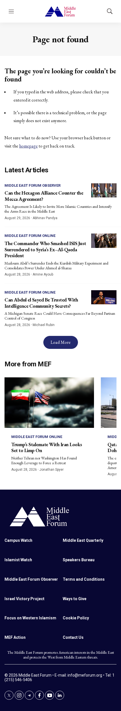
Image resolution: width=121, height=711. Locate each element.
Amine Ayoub (43, 274)
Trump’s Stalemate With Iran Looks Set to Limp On (46, 447)
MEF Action (15, 637)
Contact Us (73, 637)
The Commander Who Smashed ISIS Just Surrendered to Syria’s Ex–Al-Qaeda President (45, 249)
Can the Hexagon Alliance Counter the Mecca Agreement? (44, 196)
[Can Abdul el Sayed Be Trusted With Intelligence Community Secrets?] (103, 297)
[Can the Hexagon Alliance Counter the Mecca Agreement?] (103, 190)
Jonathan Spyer (51, 470)
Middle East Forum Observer (32, 185)
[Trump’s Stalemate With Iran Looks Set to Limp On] (49, 402)
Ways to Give (74, 598)
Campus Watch (18, 540)
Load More (61, 342)
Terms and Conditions (84, 579)
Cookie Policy (76, 618)
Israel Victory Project (24, 598)
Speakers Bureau (79, 560)
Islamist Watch (18, 560)
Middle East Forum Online (30, 236)
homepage (28, 146)
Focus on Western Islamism (30, 618)
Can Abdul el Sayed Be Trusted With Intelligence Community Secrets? (41, 302)
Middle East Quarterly (83, 540)
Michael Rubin (44, 325)
